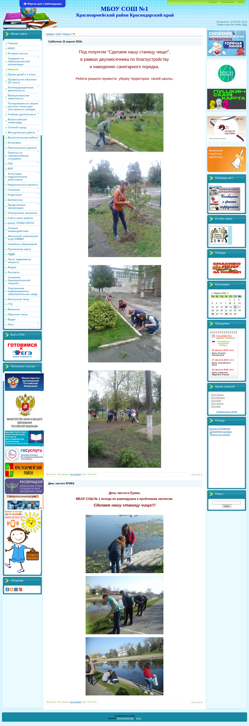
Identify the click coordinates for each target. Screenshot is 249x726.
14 (226, 307)
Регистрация (227, 2)
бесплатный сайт (125, 718)
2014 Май (215, 406)
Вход (240, 2)
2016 (58, 34)
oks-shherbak (75, 474)
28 (226, 314)
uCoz (138, 718)
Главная (213, 2)
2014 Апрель (217, 403)
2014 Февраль (218, 397)
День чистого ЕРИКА (61, 483)
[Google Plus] (20, 589)
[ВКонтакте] (7, 589)
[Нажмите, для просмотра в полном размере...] (124, 151)
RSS (245, 24)
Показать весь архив (226, 412)
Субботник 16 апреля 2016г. (65, 41)
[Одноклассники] (11, 589)
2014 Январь (217, 395)
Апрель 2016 (220, 293)
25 (213, 314)
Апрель (66, 34)
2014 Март (216, 400)
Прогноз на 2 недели (220, 434)
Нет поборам (215, 186)
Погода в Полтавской (219, 428)
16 (235, 307)
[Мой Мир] (16, 589)
